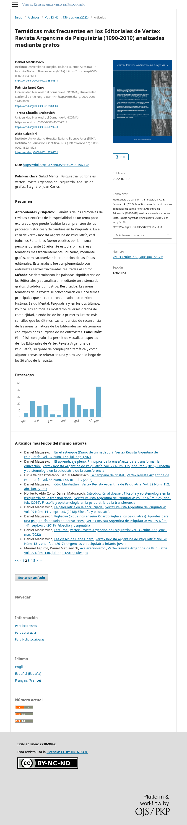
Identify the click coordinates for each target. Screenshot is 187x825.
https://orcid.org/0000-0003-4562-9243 (36, 127)
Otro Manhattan (67, 484)
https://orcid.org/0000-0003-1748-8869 (36, 106)
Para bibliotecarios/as (29, 639)
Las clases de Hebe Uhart (74, 539)
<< (17, 560)
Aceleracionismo (93, 548)
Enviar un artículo (31, 578)
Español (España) (28, 673)
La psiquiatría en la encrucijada (79, 507)
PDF (122, 157)
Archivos (33, 17)
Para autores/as (25, 632)
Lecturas (61, 530)
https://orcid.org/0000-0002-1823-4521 (36, 152)
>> (40, 560)
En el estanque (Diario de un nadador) (84, 452)
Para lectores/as (26, 626)
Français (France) (28, 680)
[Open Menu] (15, 4)
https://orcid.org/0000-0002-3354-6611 (36, 80)
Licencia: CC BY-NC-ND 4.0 (67, 752)
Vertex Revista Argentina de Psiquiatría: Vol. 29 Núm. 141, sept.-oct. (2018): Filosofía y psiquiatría (95, 509)
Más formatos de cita (130, 235)
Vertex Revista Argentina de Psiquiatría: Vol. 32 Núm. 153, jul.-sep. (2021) (91, 454)
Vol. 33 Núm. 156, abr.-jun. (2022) (66, 17)
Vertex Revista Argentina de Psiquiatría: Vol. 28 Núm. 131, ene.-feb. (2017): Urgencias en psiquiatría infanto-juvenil (95, 541)
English (20, 666)
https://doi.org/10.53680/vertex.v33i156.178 (56, 165)
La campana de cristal (108, 475)
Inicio (18, 17)
